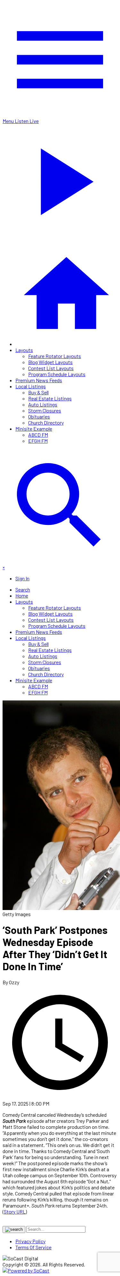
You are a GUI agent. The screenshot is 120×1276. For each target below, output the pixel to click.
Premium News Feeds (38, 380)
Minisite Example (33, 429)
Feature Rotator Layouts (54, 356)
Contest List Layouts (51, 368)
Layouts (24, 350)
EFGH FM (38, 441)
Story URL (15, 1211)
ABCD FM (38, 435)
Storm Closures (44, 410)
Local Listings (30, 386)
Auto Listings (42, 404)
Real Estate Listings (50, 398)
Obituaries (39, 416)
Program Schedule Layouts (56, 374)
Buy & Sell (38, 392)
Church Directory (46, 422)
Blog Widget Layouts (50, 362)
